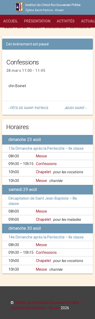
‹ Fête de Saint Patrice (28, 108)
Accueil (10, 21)
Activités (66, 21)
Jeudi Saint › (75, 108)
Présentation (37, 21)
